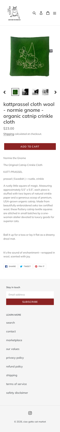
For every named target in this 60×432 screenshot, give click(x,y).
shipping (11, 375)
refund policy (14, 366)
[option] (15, 92)
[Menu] (54, 12)
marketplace (14, 340)
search (10, 322)
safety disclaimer (17, 392)
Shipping (8, 133)
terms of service (16, 384)
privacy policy (15, 357)
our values (12, 349)
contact (11, 331)
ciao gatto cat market (34, 421)
